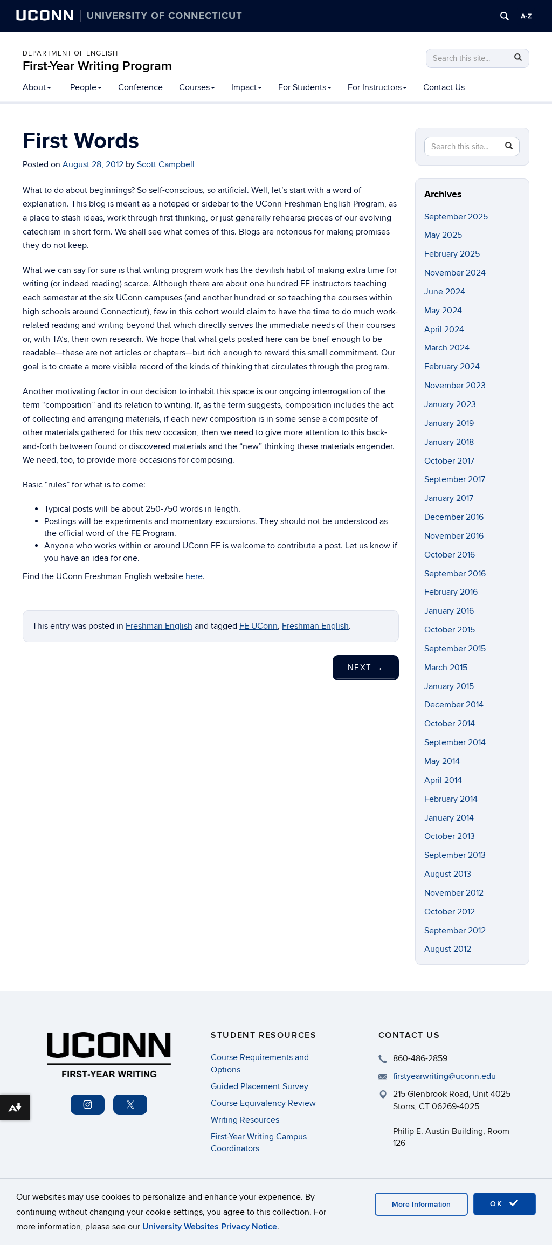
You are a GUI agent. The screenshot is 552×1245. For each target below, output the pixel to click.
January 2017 (448, 498)
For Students (302, 87)
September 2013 (455, 855)
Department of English (70, 53)
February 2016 (451, 592)
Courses (194, 87)
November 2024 (455, 272)
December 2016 (454, 517)
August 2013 (447, 874)
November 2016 (454, 536)
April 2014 (443, 780)
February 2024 (452, 366)
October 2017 (449, 461)
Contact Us (444, 87)
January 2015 (449, 686)
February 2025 (452, 254)
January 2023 (450, 404)
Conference (140, 87)
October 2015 (449, 629)
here (194, 576)
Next (366, 667)
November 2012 (454, 893)
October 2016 (449, 554)
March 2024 (447, 347)
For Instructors (375, 87)
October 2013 (449, 836)
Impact (244, 87)
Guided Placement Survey (259, 1086)
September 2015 (455, 648)
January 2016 (449, 611)
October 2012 (449, 911)
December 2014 (454, 704)
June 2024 (444, 291)
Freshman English (159, 626)
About (34, 87)
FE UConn (258, 626)
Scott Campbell (166, 164)
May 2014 (442, 761)
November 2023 (455, 385)
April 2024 (444, 329)
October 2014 (449, 723)
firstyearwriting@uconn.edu (444, 1076)
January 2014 (449, 818)
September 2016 (455, 573)
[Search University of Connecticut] (504, 16)
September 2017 (454, 479)
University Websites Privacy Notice (209, 1226)
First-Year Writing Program (97, 66)
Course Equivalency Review (263, 1103)
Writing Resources (245, 1120)
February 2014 (451, 799)
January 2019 (449, 423)
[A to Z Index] (526, 16)
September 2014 (455, 742)
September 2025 (456, 216)
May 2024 (443, 310)
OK (498, 1203)
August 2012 (447, 949)
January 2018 (449, 442)
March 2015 (445, 667)
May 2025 (443, 235)
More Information (421, 1204)
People (83, 87)
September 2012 (455, 930)
